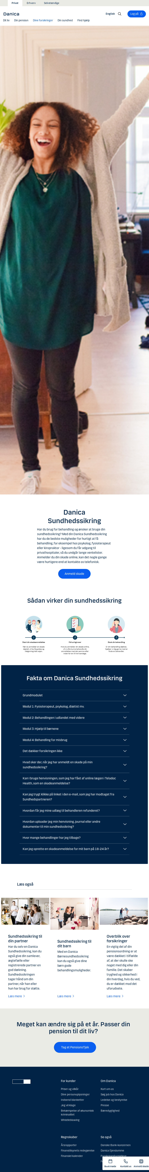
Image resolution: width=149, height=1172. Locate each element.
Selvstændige (51, 3)
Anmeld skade (74, 574)
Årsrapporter (69, 1145)
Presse (105, 1105)
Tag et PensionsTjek (75, 1047)
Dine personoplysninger (75, 1094)
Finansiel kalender (72, 1156)
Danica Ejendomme (112, 1150)
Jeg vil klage (68, 1105)
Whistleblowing (70, 1120)
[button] (74, 695)
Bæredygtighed (110, 1110)
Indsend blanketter (72, 1100)
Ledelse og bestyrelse (114, 1100)
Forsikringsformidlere (113, 1156)
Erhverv (31, 3)
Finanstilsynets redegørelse (77, 1150)
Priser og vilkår (70, 1089)
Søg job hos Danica (112, 1094)
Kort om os (107, 1089)
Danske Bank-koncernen (116, 1145)
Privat (15, 3)
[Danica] (12, 13)
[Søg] (120, 14)
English (110, 13)
